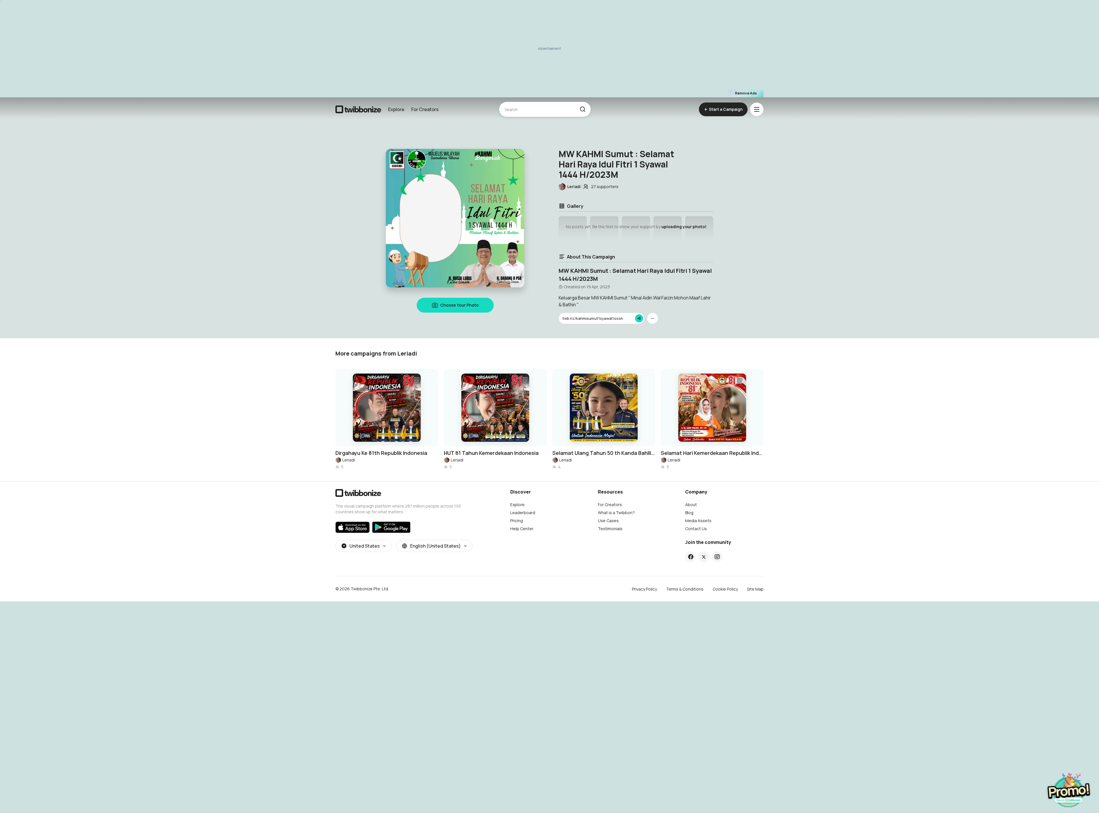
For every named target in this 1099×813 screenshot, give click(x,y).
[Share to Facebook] (691, 556)
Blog (689, 512)
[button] (583, 109)
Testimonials (610, 528)
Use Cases (608, 520)
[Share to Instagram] (717, 556)
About (691, 504)
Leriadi (348, 460)
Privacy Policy (644, 589)
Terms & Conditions (684, 589)
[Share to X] (703, 556)
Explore (396, 109)
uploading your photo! (683, 226)
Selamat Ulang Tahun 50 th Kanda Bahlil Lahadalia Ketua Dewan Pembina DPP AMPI (603, 453)
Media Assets (698, 520)
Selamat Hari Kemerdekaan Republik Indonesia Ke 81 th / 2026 (712, 453)
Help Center (521, 528)
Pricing (516, 520)
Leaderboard (522, 512)
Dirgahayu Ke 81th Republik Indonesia (381, 453)
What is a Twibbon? (616, 512)
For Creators (425, 109)
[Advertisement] (549, 49)
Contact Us (696, 528)
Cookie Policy (725, 589)
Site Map (755, 589)
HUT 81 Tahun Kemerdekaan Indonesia (491, 453)
